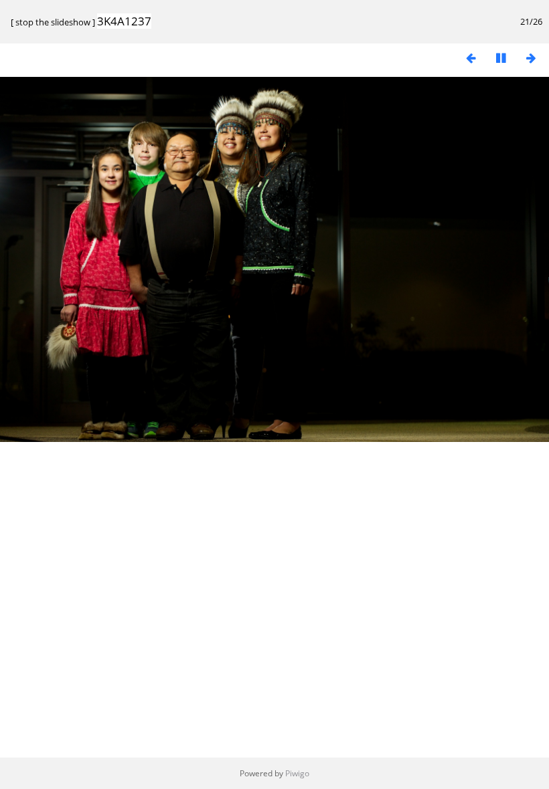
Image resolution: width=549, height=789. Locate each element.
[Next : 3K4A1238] (531, 58)
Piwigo (297, 773)
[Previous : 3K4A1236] (471, 58)
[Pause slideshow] (501, 58)
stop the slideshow (52, 22)
